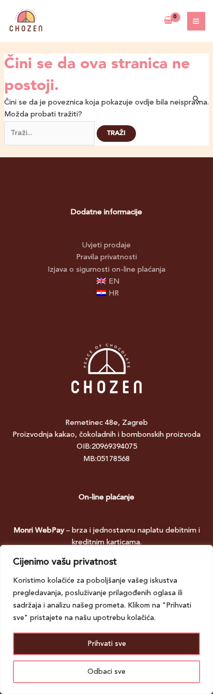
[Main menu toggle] (196, 21)
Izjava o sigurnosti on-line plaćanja (106, 270)
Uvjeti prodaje (106, 245)
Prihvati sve (106, 643)
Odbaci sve (106, 671)
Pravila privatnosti (106, 257)
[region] (106, 619)
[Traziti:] (50, 133)
